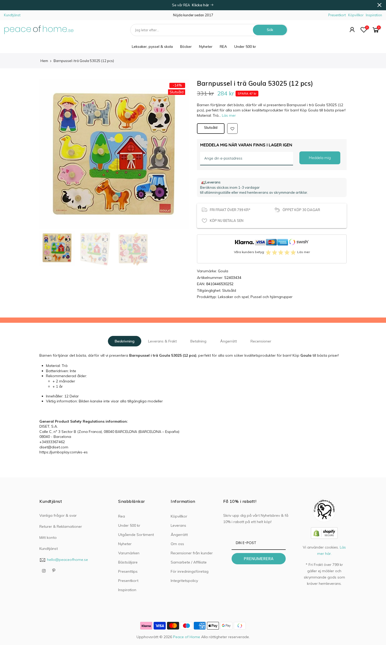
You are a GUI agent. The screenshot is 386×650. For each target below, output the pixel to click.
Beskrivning (124, 341)
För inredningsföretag (189, 571)
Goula (223, 271)
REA (223, 46)
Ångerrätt (228, 341)
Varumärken (128, 553)
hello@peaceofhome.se (67, 559)
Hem (44, 61)
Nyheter (205, 46)
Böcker (186, 46)
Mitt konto (48, 537)
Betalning (198, 341)
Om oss (177, 543)
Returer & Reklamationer (60, 526)
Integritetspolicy (184, 580)
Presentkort (337, 15)
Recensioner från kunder (192, 553)
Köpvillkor (355, 15)
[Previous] (48, 147)
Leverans (178, 525)
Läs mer (228, 115)
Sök (270, 29)
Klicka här (201, 5)
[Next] (180, 147)
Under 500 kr (245, 46)
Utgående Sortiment (136, 534)
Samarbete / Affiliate (189, 562)
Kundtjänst (12, 15)
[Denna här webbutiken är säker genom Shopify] (324, 532)
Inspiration (374, 15)
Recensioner (261, 341)
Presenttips (128, 571)
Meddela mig (320, 157)
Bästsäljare (128, 562)
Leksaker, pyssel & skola (152, 46)
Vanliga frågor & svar (58, 515)
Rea (121, 516)
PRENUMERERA (259, 559)
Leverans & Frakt (162, 341)
